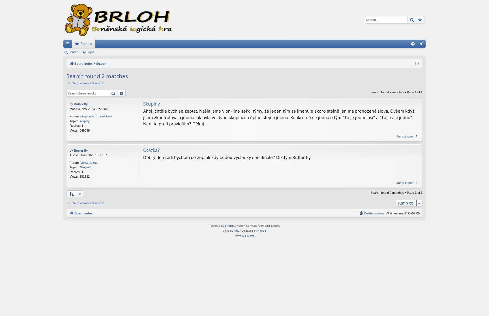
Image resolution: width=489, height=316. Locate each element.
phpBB (229, 225)
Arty (236, 230)
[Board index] (117, 20)
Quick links (69, 45)
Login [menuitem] (422, 45)
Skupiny (84, 121)
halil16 (262, 230)
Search (73, 52)
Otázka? (85, 167)
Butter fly (81, 104)
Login (90, 52)
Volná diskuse (89, 162)
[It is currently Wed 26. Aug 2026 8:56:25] (417, 64)
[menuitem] (413, 44)
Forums (86, 44)
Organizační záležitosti (96, 116)
